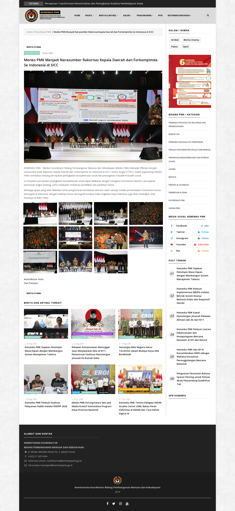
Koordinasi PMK (43, 31)
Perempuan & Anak (178, 192)
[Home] (45, 15)
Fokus (174, 46)
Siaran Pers (104, 392)
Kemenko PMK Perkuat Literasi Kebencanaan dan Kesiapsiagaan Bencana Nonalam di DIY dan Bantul (194, 334)
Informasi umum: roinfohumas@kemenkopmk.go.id (55, 460)
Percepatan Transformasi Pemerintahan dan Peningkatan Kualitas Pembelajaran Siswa (94, 3)
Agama (172, 169)
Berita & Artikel (108, 15)
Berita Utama (34, 47)
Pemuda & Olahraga (179, 184)
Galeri (126, 15)
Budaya (76, 392)
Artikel (175, 39)
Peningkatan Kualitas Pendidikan (134, 389)
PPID (160, 15)
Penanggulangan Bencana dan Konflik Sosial (92, 334)
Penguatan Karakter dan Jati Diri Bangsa (190, 149)
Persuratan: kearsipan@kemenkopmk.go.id (50, 465)
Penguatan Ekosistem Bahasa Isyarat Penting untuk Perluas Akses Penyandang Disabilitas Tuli (193, 379)
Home (77, 15)
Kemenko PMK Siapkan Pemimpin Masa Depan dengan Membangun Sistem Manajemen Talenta (192, 274)
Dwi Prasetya (31, 283)
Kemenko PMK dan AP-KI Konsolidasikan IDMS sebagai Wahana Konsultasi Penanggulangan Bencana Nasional (193, 357)
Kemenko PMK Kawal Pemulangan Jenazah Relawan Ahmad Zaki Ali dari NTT (194, 316)
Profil (89, 15)
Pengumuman (144, 15)
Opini (186, 46)
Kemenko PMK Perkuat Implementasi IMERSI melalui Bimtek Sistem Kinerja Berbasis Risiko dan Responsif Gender (193, 296)
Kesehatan (174, 134)
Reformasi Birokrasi (179, 15)
